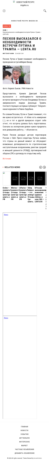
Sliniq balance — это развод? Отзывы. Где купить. (31, 195)
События (24, 434)
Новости (6, 26)
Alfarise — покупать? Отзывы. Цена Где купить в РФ (23, 193)
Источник (7, 158)
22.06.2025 (19, 53)
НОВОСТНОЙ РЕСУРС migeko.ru (24, 21)
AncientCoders (37, 458)
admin (12, 53)
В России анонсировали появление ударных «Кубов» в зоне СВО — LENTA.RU (40, 195)
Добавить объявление (25, 453)
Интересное (24, 442)
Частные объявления (24, 449)
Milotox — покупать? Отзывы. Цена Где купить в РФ (15, 193)
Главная (24, 427)
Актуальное (24, 438)
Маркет (24, 446)
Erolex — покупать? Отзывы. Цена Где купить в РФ (7, 193)
